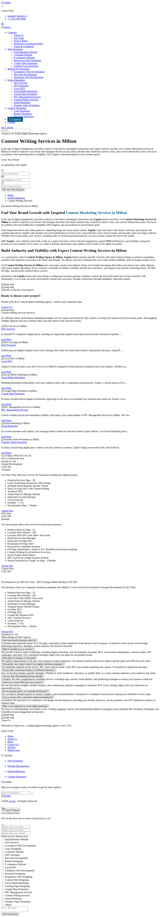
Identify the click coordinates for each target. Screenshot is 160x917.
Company (12, 32)
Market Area (14, 750)
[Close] (2, 824)
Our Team (19, 38)
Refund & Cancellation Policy (28, 43)
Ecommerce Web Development (29, 71)
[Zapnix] (6, 2)
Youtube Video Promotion (27, 105)
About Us (18, 35)
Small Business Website (25, 52)
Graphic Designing (17, 108)
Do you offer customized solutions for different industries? (28, 670)
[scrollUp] (2, 807)
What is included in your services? (18, 649)
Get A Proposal (12, 810)
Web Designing (15, 49)
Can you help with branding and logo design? (22, 676)
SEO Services (21, 83)
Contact (11, 122)
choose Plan (7, 510)
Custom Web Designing (25, 63)
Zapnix (12, 801)
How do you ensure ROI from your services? (22, 682)
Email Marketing (22, 102)
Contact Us (6, 307)
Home (11, 195)
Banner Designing (23, 113)
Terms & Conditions (24, 46)
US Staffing (15, 119)
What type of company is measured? (19, 658)
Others (8, 904)
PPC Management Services (27, 97)
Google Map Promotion (25, 94)
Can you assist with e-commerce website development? (27, 697)
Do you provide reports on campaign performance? (25, 691)
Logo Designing (22, 111)
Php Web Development (25, 74)
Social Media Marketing (26, 91)
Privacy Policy (21, 41)
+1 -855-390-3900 (17, 18)
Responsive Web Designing (27, 60)
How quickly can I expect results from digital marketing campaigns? (33, 664)
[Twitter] (2, 24)
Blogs (10, 741)
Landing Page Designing (26, 66)
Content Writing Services (26, 99)
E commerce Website (24, 57)
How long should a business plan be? (19, 640)
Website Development (18, 69)
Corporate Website (23, 55)
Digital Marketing (16, 80)
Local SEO (19, 88)
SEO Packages (21, 85)
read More (6, 339)
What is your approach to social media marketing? (25, 706)
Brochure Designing (24, 116)
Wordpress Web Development (28, 77)
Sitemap (11, 747)
